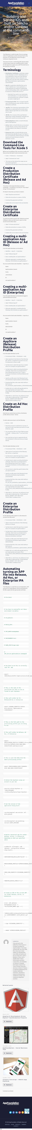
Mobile (16, 40)
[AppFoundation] (16, 3)
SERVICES (7, 1124)
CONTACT (16, 1126)
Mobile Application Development (13, 39)
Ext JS (8, 40)
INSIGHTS (17, 1124)
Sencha (19, 42)
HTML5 (12, 40)
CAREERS (23, 1124)
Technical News (25, 39)
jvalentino (12, 37)
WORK (12, 1124)
